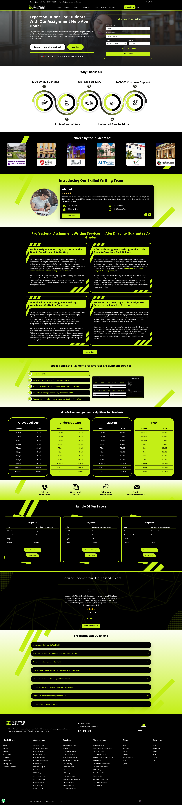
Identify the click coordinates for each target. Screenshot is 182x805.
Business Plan (37, 764)
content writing (51, 271)
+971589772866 (51, 2)
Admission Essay (38, 751)
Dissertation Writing (69, 751)
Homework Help (68, 767)
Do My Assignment (69, 754)
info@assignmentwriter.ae (71, 2)
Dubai (124, 745)
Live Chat (75, 47)
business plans (63, 271)
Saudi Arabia (156, 748)
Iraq (154, 760)
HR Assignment (68, 770)
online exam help (130, 268)
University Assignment (100, 779)
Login (139, 7)
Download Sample (32, 550)
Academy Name (111, 25)
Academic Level (111, 33)
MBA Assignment (68, 785)
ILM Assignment (68, 782)
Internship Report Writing (71, 779)
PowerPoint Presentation (101, 764)
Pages (108, 40)
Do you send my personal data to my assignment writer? (53, 687)
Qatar (154, 745)
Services (66, 7)
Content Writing (38, 788)
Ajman (125, 764)
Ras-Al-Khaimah (128, 757)
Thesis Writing (97, 776)
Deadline (132, 40)
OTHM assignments (107, 271)
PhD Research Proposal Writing (103, 757)
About (5, 745)
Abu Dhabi (126, 748)
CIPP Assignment (39, 776)
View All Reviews (91, 626)
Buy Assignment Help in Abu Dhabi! (47, 47)
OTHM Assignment (99, 751)
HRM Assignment (68, 773)
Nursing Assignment (69, 788)
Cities (76, 7)
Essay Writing (67, 764)
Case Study (37, 770)
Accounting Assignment (40, 748)
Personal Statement (99, 754)
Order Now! (128, 54)
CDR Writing (37, 773)
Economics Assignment (70, 757)
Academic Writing (38, 745)
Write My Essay (98, 785)
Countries (85, 7)
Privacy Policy (7, 764)
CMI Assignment (38, 782)
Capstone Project (39, 767)
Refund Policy (7, 760)
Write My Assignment (100, 782)
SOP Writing (97, 770)
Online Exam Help (98, 745)
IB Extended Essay (69, 776)
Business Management (40, 760)
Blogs (96, 7)
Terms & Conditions (9, 767)
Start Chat (76, 494)
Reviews (103, 7)
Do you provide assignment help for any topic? (49, 696)
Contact (112, 7)
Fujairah (125, 754)
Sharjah (125, 751)
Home (59, 7)
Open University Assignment (102, 748)
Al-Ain (124, 760)
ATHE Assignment (39, 754)
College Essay (37, 785)
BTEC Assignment (39, 757)
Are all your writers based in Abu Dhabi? (47, 662)
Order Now (129, 7)
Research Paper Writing (100, 767)
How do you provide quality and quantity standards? (51, 679)
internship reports (37, 271)
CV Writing (66, 748)
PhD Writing (97, 760)
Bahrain (155, 757)
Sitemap (6, 757)
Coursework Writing (69, 745)
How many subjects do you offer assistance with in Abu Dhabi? (55, 653)
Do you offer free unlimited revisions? (46, 704)
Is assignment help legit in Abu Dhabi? (46, 645)
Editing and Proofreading (71, 760)
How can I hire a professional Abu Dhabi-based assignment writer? (56, 670)
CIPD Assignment (39, 779)
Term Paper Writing (99, 773)
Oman (154, 754)
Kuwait (155, 751)
